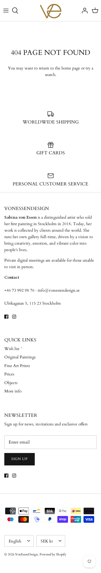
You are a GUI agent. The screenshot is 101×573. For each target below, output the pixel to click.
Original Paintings (20, 357)
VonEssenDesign (26, 554)
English (15, 541)
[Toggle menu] (6, 10)
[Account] (83, 10)
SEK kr (47, 541)
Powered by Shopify (53, 554)
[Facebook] (6, 317)
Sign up (19, 459)
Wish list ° (13, 348)
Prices (9, 374)
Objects (11, 382)
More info (13, 391)
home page (70, 68)
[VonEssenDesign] (50, 10)
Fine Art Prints (17, 365)
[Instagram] (14, 317)
